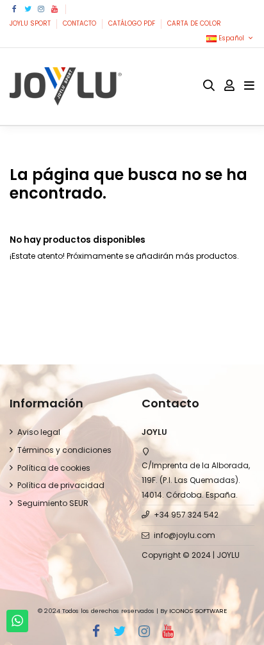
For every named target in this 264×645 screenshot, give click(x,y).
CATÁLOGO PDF (132, 23)
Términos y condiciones (64, 450)
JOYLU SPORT (31, 23)
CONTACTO (80, 23)
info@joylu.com (184, 535)
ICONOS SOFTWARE (198, 611)
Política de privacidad (60, 485)
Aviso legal (38, 432)
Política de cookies (53, 467)
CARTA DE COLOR (194, 23)
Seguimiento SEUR (52, 503)
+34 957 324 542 (186, 514)
